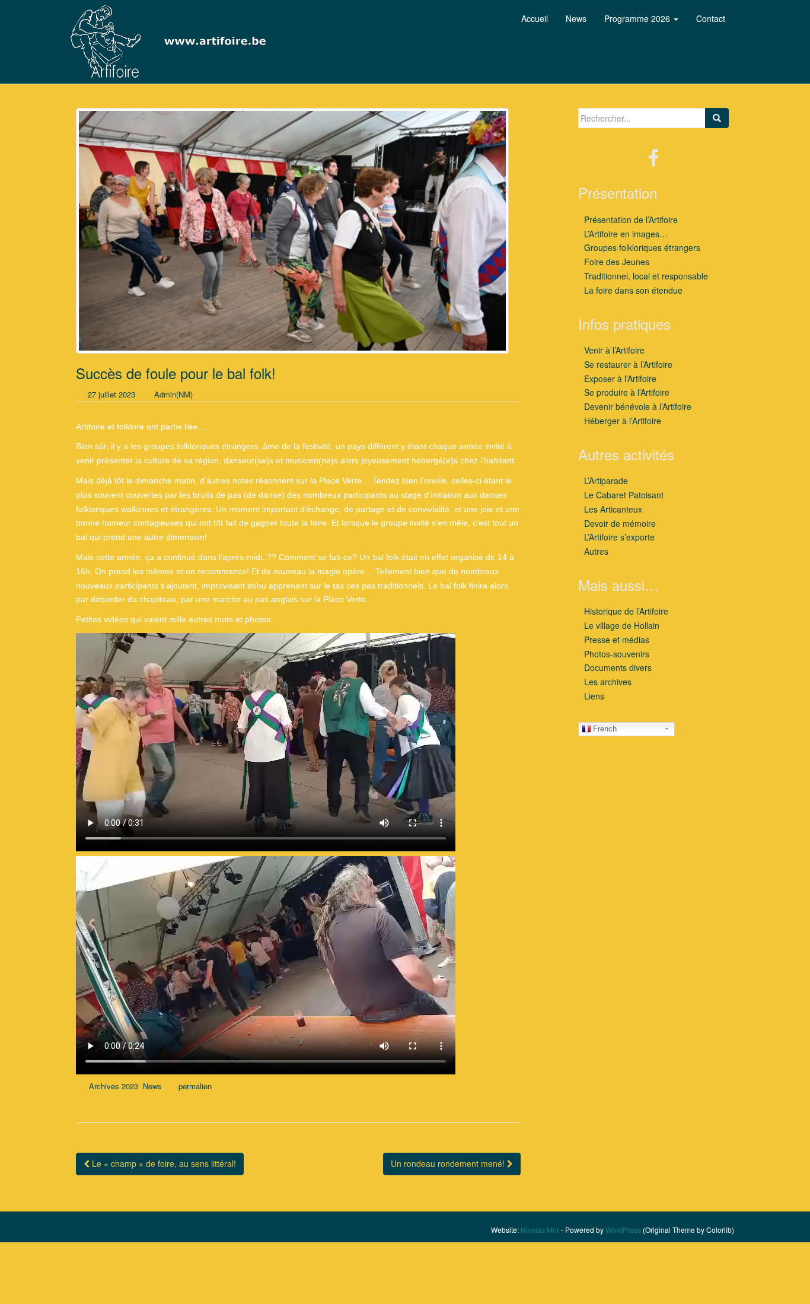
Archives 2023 (113, 1086)
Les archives (608, 682)
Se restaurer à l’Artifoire (628, 364)
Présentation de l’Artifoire (631, 219)
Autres (596, 551)
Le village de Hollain (621, 625)
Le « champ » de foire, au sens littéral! (163, 1163)
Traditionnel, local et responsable (646, 276)
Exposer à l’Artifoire (620, 378)
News (152, 1086)
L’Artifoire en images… (626, 234)
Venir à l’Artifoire (614, 350)
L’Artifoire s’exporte (619, 537)
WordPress (623, 1230)
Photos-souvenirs (616, 654)
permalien (195, 1086)
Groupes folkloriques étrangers (642, 247)
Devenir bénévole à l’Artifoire (637, 406)
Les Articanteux (613, 509)
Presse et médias (616, 639)
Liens (594, 696)
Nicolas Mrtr (540, 1230)
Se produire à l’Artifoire (626, 392)
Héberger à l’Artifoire (622, 421)
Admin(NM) (173, 394)
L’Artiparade (606, 480)
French (605, 728)
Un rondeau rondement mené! (449, 1163)
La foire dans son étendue (633, 290)
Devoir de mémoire (620, 523)
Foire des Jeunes (616, 262)
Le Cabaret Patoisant (624, 495)
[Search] (717, 118)
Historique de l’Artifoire (626, 611)
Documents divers (618, 667)
